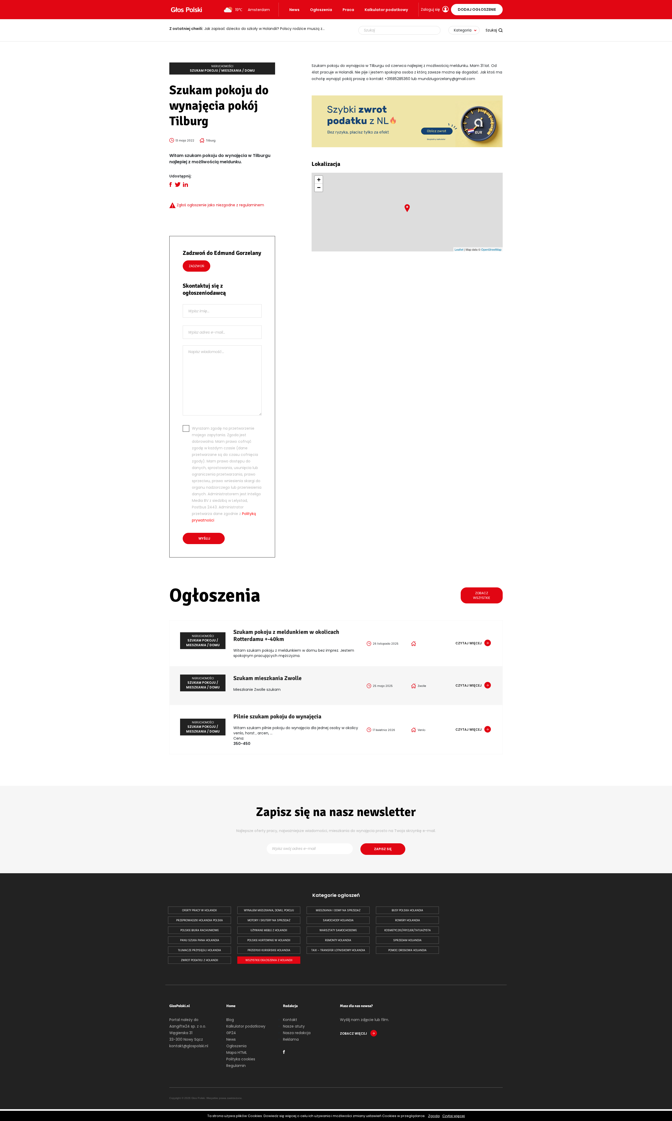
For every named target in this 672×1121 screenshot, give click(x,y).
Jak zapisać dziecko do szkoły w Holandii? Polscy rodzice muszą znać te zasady (250, 28)
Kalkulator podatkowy (386, 9)
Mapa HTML (236, 1052)
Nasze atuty (294, 1026)
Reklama (291, 1039)
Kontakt (290, 1019)
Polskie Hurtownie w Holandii (268, 940)
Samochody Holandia (338, 920)
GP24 (231, 1032)
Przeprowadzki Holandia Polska (199, 920)
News (294, 9)
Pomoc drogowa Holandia (407, 950)
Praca (348, 9)
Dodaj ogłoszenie (477, 9)
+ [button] (319, 179)
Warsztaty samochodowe (338, 930)
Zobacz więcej (354, 1033)
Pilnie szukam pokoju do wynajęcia (277, 716)
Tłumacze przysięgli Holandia (199, 950)
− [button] (319, 187)
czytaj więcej (468, 643)
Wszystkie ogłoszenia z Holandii (268, 960)
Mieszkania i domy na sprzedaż (338, 910)
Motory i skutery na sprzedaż (269, 920)
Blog (230, 1019)
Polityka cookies (240, 1059)
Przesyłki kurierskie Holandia (269, 950)
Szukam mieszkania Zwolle (267, 678)
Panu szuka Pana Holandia (199, 940)
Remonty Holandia (338, 940)
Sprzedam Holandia (407, 940)
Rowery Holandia (407, 920)
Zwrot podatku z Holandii (199, 960)
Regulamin (236, 1065)
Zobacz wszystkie (481, 595)
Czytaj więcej (453, 1115)
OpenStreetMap (491, 249)
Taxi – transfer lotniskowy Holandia (338, 950)
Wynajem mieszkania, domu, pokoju (269, 910)
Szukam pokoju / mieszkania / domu (222, 68)
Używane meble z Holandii (268, 930)
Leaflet (459, 249)
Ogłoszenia (321, 9)
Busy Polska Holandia (407, 910)
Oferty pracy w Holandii (199, 910)
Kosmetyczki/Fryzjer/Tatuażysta (407, 930)
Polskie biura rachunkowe (199, 930)
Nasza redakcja (297, 1032)
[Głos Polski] (186, 10)
